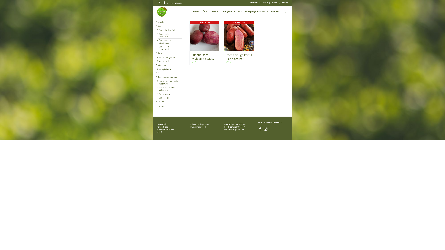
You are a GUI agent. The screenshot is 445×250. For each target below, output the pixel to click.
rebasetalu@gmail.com (280, 3)
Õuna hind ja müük (167, 30)
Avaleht (161, 22)
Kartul (160, 53)
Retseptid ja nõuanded (167, 77)
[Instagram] (265, 129)
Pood (160, 73)
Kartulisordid (164, 61)
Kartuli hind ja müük (167, 57)
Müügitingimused (198, 127)
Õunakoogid (164, 98)
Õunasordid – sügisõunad (165, 41)
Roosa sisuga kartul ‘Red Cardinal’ (239, 57)
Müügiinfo (162, 65)
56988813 (240, 127)
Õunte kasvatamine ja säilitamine (168, 82)
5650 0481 (264, 3)
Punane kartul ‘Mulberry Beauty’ (203, 57)
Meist (161, 106)
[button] (285, 11)
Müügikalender (165, 69)
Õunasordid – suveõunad (165, 35)
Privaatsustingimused (199, 124)
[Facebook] (260, 129)
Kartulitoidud (164, 94)
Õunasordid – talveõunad (165, 48)
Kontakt (161, 101)
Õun (159, 26)
